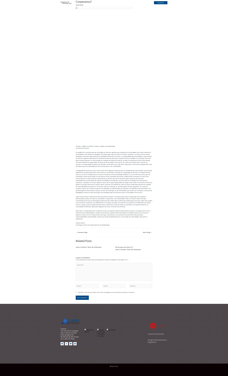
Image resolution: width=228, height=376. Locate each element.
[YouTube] (70, 343)
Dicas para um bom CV (124, 247)
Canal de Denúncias (156, 334)
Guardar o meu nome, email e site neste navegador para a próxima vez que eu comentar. (106, 292)
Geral (89, 247)
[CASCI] (68, 2)
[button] (117, 2)
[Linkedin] (75, 343)
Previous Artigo (81, 232)
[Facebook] (62, 343)
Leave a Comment (81, 247)
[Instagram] (66, 343)
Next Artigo (147, 232)
